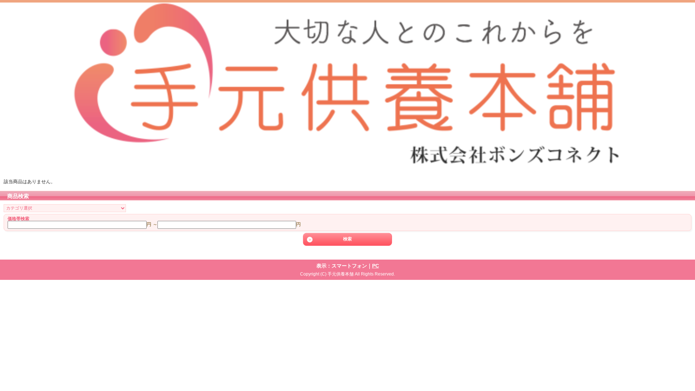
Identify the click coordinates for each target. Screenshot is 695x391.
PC (375, 266)
